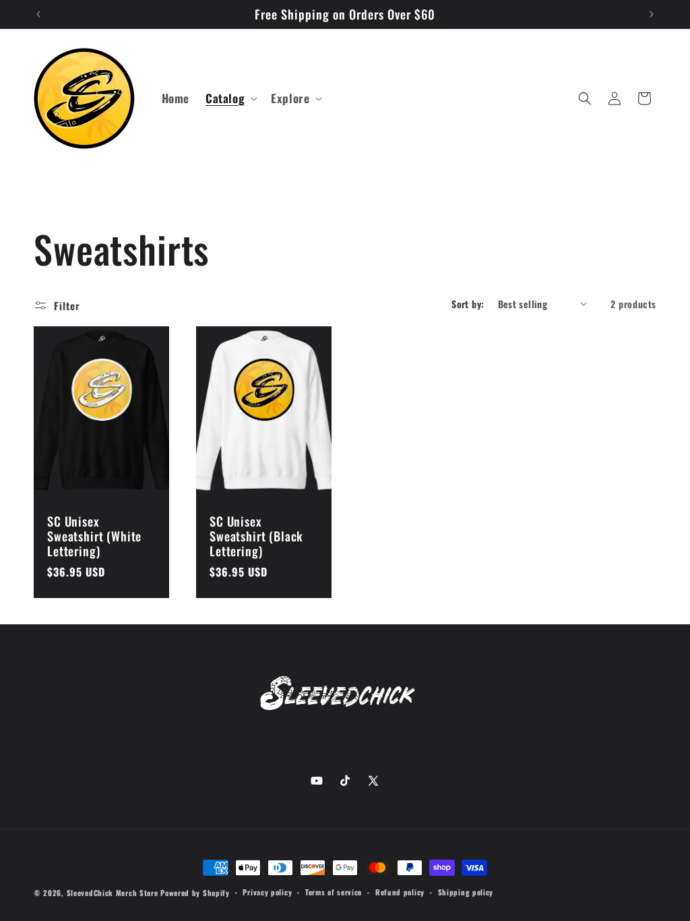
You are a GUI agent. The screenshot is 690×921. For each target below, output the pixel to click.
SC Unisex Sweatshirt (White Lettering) (94, 536)
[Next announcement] (651, 14)
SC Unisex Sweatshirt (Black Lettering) (256, 536)
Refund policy (400, 892)
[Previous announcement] (38, 14)
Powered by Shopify (195, 892)
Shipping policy (466, 892)
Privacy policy (267, 892)
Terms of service (333, 892)
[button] (230, 98)
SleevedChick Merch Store (112, 892)
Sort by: (467, 304)
